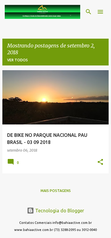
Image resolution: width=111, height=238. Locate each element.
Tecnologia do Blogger (59, 210)
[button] (100, 162)
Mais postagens (56, 191)
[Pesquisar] (88, 12)
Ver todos (17, 60)
